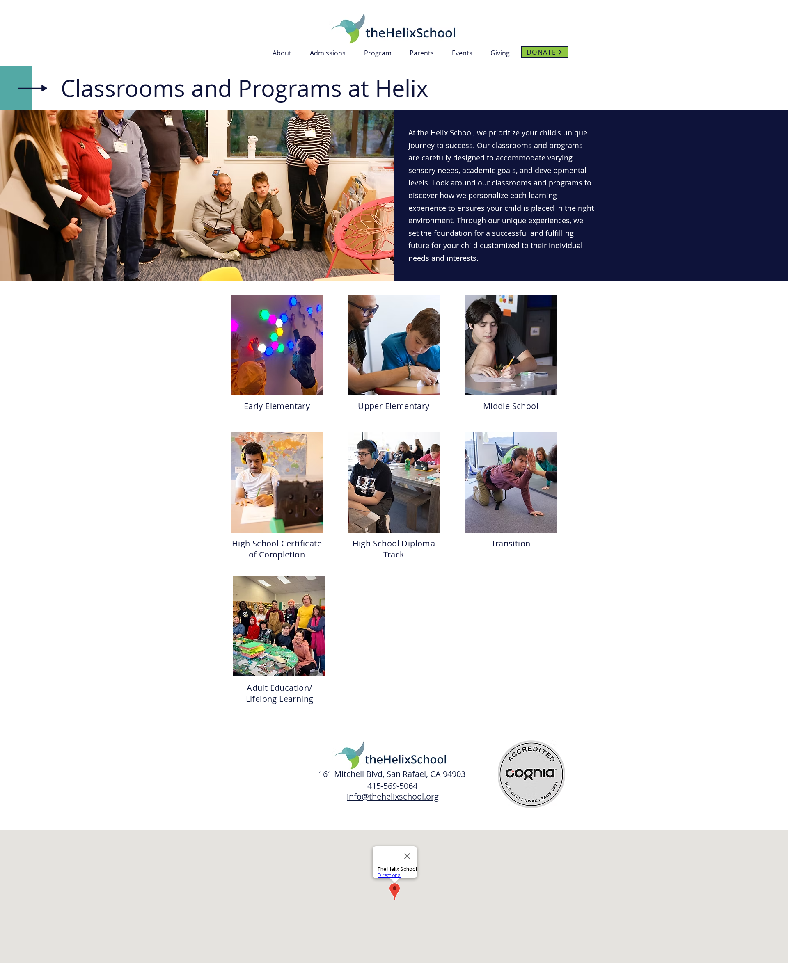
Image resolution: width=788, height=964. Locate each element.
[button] (285, 53)
